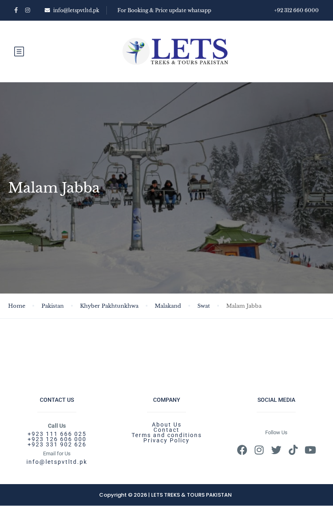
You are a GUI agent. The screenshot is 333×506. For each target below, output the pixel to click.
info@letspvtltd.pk (76, 10)
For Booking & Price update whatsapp (164, 10)
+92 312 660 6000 (296, 10)
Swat (203, 305)
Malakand (168, 305)
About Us (167, 424)
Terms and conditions (167, 435)
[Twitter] (276, 450)
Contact (166, 430)
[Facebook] (242, 450)
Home (16, 305)
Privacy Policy (166, 440)
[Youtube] (310, 450)
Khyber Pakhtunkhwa (109, 305)
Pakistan (52, 305)
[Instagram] (259, 450)
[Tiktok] (293, 450)
